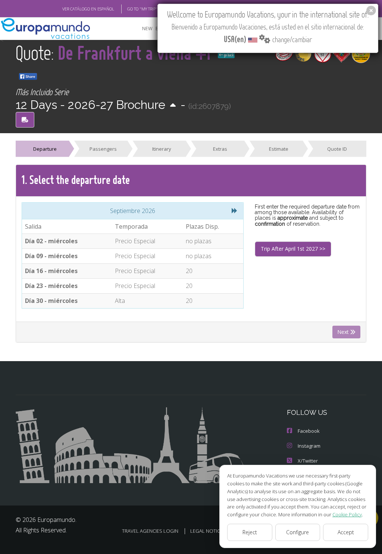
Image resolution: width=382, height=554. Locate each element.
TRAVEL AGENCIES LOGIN (150, 531)
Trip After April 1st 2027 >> (293, 248)
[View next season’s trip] (173, 105)
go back (228, 54)
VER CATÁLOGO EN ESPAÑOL (88, 9)
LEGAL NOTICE (206, 531)
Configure (297, 532)
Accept (346, 532)
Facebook (309, 431)
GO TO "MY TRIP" (142, 9)
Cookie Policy (347, 514)
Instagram (309, 445)
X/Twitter (308, 460)
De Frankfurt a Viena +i (136, 52)
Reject (249, 532)
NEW (147, 28)
